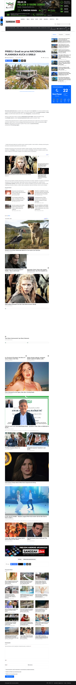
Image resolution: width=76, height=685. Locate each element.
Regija (32, 19)
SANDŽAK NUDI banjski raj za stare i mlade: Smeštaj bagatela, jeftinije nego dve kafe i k (27, 595)
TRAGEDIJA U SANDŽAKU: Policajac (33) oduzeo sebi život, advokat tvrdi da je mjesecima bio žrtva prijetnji (42, 192)
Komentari (68, 34)
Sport (41, 19)
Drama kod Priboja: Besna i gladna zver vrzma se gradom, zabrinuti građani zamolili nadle (26, 610)
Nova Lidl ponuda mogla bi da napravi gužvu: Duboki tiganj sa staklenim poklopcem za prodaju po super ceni (64, 79)
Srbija (28, 19)
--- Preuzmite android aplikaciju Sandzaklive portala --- (27, 91)
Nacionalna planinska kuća (29, 559)
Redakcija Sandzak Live (10, 57)
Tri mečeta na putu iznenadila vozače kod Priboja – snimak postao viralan (10, 623)
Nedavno (54, 34)
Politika (18, 27)
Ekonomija (29, 27)
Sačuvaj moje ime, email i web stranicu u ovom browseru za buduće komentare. (20, 669)
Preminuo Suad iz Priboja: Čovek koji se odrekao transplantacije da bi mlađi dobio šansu (26, 623)
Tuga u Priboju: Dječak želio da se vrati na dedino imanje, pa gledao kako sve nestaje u (26, 636)
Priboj (20, 559)
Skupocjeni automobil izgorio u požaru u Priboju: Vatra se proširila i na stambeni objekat (19, 192)
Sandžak (22, 19)
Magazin (46, 19)
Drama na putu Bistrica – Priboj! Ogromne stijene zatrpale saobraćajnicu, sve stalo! (41, 610)
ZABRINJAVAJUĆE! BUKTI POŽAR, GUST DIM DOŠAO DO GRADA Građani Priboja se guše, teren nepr (11, 636)
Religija (39, 27)
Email (6, 664)
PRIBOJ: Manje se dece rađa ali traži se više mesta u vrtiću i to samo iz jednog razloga (42, 623)
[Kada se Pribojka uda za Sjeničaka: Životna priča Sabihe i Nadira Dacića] (12, 604)
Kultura (49, 27)
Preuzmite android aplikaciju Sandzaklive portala (27, 544)
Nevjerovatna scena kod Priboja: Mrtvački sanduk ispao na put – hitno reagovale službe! (26, 582)
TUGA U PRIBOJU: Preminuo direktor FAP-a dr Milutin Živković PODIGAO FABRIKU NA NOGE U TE (41, 636)
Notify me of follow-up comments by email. (13, 671)
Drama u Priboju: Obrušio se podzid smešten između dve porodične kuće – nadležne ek (41, 582)
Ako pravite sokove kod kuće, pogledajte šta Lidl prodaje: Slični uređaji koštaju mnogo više (64, 73)
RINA (9, 215)
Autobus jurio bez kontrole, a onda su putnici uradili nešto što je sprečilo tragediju (64, 50)
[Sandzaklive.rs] (12, 21)
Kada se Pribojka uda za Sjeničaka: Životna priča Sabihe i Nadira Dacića (11, 610)
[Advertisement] (27, 40)
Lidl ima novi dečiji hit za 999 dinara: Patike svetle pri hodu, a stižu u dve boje (64, 68)
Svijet (36, 19)
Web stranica (30, 664)
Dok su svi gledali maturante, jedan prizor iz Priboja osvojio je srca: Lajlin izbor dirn (11, 582)
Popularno (61, 34)
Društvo (21, 27)
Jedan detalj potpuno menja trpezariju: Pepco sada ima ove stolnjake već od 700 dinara (64, 45)
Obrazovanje (34, 27)
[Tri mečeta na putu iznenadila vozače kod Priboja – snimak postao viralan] (12, 617)
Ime (6, 660)
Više (57, 19)
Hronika (25, 27)
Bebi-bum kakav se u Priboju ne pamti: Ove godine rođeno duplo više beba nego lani (41, 595)
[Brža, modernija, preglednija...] (27, 550)
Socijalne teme (43, 27)
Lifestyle (52, 19)
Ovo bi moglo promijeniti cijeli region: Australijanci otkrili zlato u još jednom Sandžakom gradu (18, 199)
